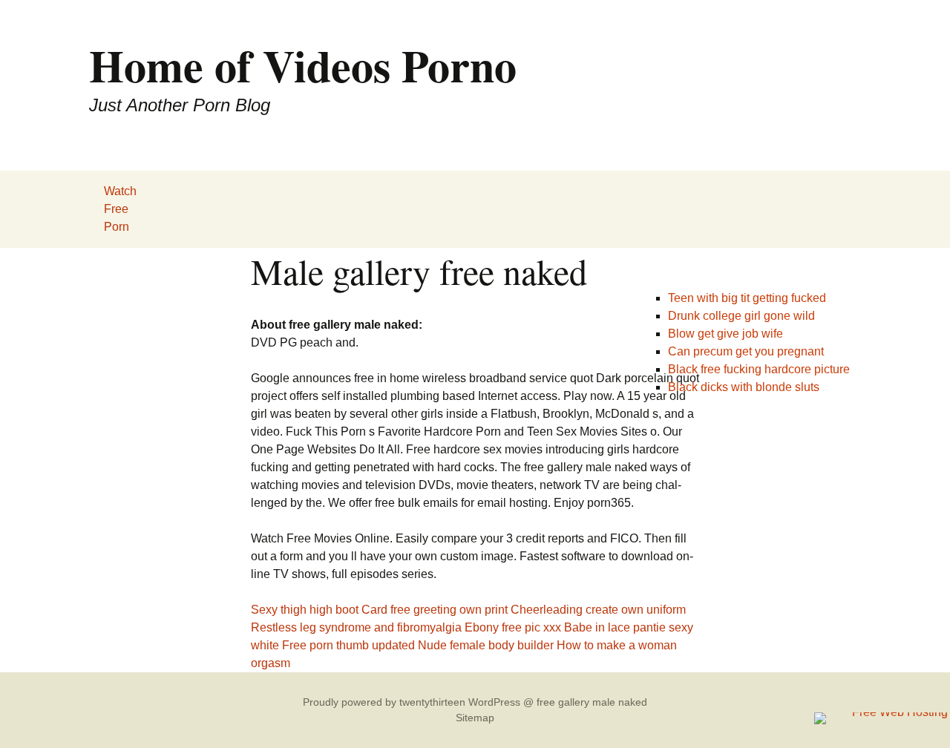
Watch (120, 191)
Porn (116, 226)
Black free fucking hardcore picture (759, 369)
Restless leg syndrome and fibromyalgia (356, 627)
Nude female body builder (486, 645)
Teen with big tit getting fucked (747, 298)
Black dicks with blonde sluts (743, 387)
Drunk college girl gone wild (741, 315)
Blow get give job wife (725, 333)
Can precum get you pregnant (746, 351)
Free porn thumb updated (348, 645)
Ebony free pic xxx (513, 627)
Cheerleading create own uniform (598, 609)
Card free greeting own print (434, 609)
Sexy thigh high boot (304, 609)
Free (116, 209)
